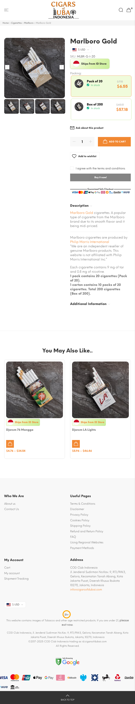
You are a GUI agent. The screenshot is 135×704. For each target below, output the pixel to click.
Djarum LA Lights (84, 429)
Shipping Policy (80, 525)
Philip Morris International (89, 242)
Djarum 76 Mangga (19, 429)
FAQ (73, 536)
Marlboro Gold (81, 213)
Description (79, 206)
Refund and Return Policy (86, 531)
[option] (34, 68)
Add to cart (117, 141)
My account (12, 573)
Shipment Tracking (16, 578)
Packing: (76, 73)
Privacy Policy (79, 514)
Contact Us (11, 509)
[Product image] (34, 390)
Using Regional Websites (86, 542)
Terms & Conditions (82, 503)
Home (6, 23)
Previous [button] (7, 67)
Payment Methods (82, 548)
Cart (7, 567)
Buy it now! (100, 177)
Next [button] (62, 67)
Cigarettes (16, 23)
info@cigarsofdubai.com (86, 589)
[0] (129, 10)
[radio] (101, 86)
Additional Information (88, 304)
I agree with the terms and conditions (100, 168)
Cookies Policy (79, 520)
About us (9, 503)
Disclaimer (77, 509)
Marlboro (29, 23)
